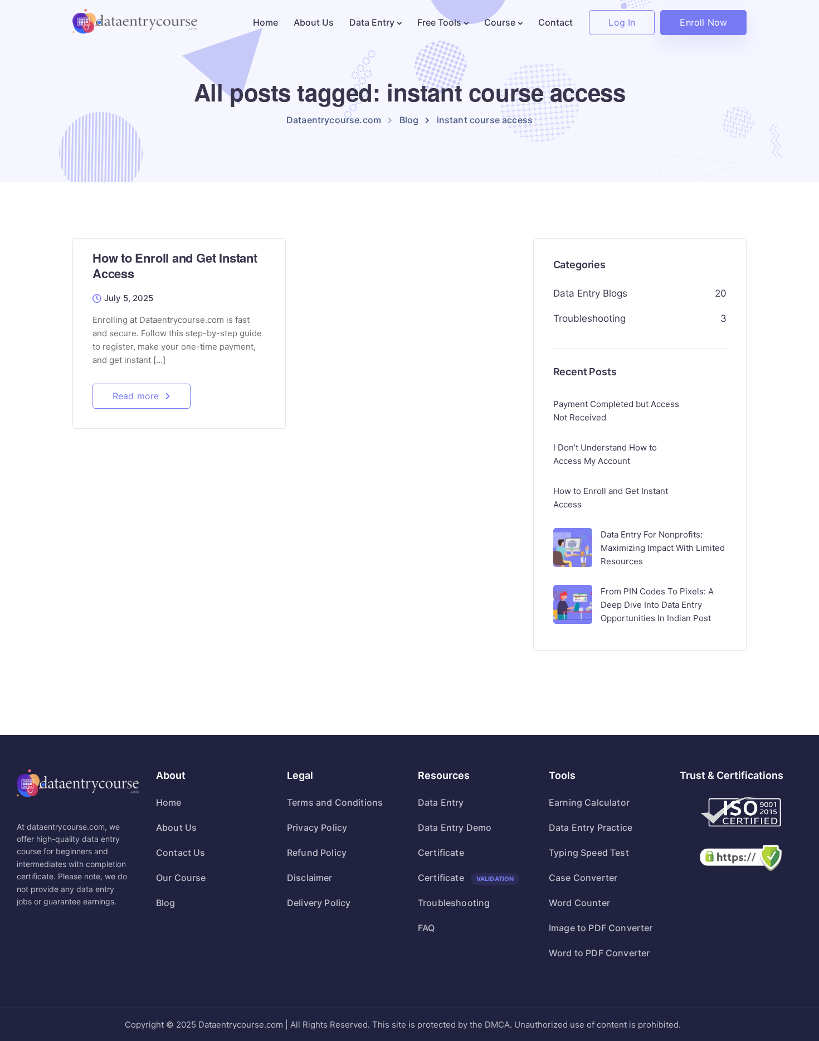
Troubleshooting (589, 318)
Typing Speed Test (589, 852)
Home (265, 22)
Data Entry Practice (590, 827)
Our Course (181, 877)
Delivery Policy (318, 902)
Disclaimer (310, 877)
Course (499, 22)
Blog (166, 902)
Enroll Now (703, 22)
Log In (621, 22)
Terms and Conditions (335, 802)
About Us (314, 22)
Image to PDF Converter (601, 927)
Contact (555, 22)
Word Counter (579, 902)
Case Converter (583, 877)
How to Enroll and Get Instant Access (174, 266)
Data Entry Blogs (590, 293)
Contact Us (181, 852)
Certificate (441, 852)
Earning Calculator (589, 802)
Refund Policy (317, 852)
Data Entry (371, 22)
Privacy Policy (317, 827)
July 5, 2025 (128, 298)
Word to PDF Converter (599, 952)
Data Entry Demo (454, 827)
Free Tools (439, 22)
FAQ (426, 927)
